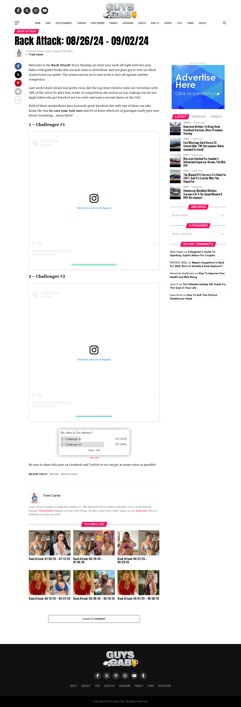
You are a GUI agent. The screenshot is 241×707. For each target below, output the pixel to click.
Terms (150, 686)
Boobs (55, 474)
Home (38, 23)
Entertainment (64, 23)
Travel (190, 23)
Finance (113, 23)
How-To (155, 23)
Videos (202, 23)
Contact (86, 686)
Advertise (109, 686)
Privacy (139, 686)
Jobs (97, 686)
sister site (141, 510)
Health (142, 23)
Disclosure (164, 686)
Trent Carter (36, 54)
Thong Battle (45, 510)
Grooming (128, 23)
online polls (94, 458)
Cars (48, 23)
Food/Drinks (97, 23)
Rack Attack (69, 474)
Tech (179, 23)
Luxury (168, 23)
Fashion (81, 23)
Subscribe (125, 686)
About (73, 686)
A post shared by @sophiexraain (94, 415)
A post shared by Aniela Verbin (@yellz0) (94, 263)
